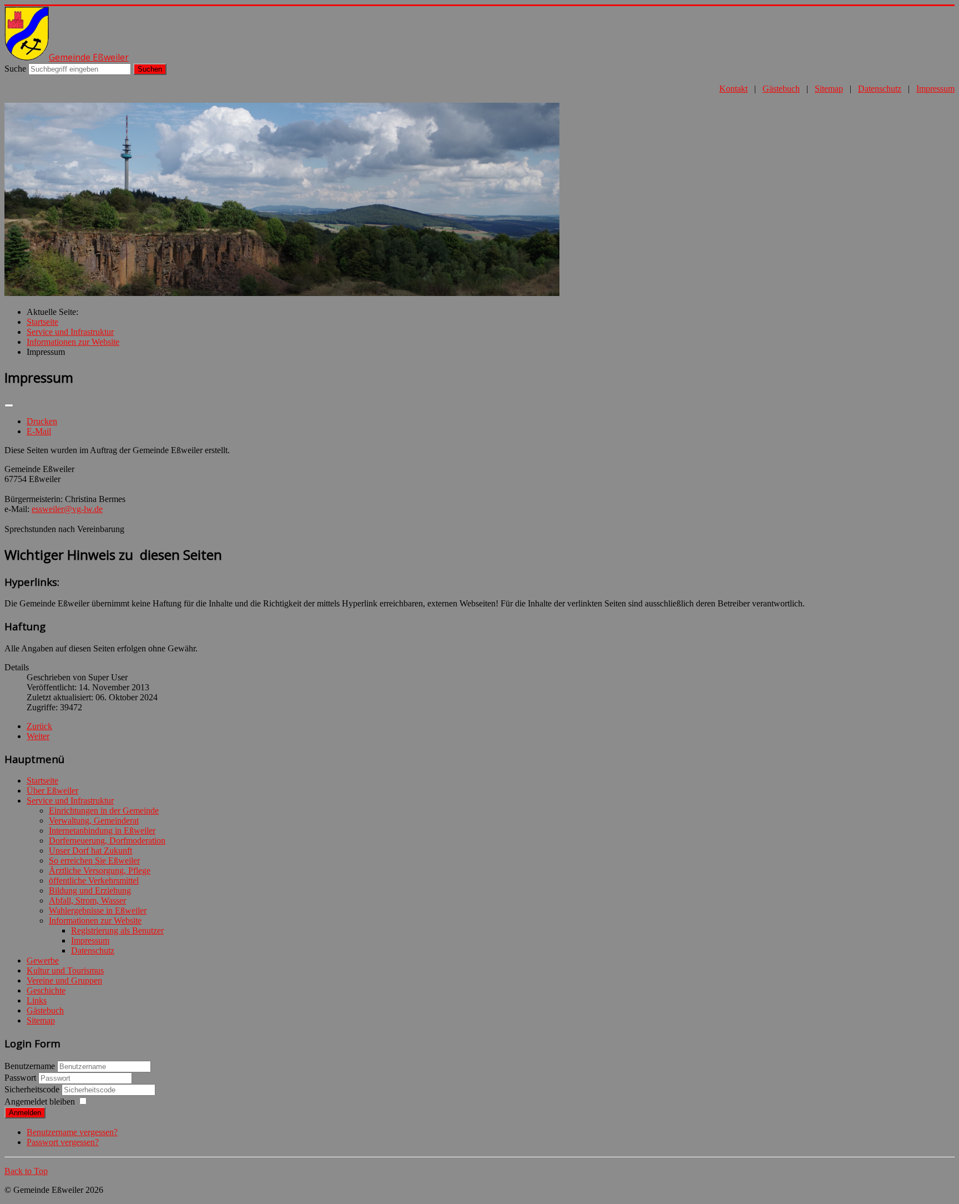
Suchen (150, 69)
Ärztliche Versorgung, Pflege (99, 870)
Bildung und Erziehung (90, 890)
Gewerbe (43, 960)
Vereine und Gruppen (64, 980)
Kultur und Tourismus (65, 970)
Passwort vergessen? (63, 1142)
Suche (15, 68)
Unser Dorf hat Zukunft (90, 850)
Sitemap (829, 88)
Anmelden (25, 1112)
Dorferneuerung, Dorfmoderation (107, 840)
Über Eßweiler (52, 790)
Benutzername (29, 1066)
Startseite (42, 780)
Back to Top (26, 1171)
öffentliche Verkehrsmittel (94, 880)
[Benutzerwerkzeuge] (8, 405)
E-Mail (39, 431)
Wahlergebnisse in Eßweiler (98, 910)
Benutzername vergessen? (72, 1132)
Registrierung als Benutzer (117, 930)
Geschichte (46, 990)
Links (37, 1000)
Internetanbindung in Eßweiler (102, 830)
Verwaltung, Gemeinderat (94, 820)
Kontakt (733, 88)
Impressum (935, 88)
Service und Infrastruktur (70, 800)
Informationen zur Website (95, 920)
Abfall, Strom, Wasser (87, 900)
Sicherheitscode (33, 1089)
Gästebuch (781, 88)
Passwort (21, 1077)
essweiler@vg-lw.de (67, 509)
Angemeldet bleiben (39, 1101)
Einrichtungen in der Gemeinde (104, 810)
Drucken (42, 421)
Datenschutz (879, 88)
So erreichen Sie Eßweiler (94, 860)
